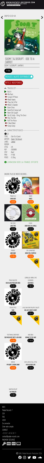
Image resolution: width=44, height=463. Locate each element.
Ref (5, 149)
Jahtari (20, 65)
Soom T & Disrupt (10, 65)
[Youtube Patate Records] (34, 457)
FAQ (3, 416)
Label (6, 141)
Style (6, 147)
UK (15, 16)
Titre (6, 136)
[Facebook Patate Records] (20, 457)
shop (6, 16)
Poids (6, 157)
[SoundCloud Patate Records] (40, 457)
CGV (3, 413)
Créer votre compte (7, 426)
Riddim (6, 144)
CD (11, 16)
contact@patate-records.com (10, 436)
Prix (5, 154)
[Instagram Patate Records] (24, 457)
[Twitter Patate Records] (29, 457)
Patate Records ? (7, 410)
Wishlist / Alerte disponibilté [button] (17, 76)
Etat (5, 152)
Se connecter (6, 423)
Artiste (6, 139)
